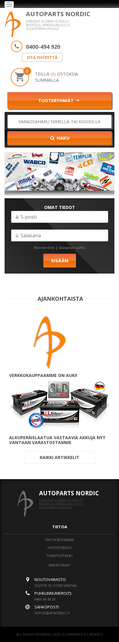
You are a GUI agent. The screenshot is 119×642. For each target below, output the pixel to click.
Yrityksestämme (59, 539)
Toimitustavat (59, 555)
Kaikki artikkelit (59, 457)
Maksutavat (60, 565)
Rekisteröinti (44, 247)
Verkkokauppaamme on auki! (43, 375)
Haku (63, 138)
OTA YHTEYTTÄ (42, 57)
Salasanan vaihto (72, 247)
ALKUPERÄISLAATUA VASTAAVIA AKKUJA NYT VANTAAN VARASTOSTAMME (57, 440)
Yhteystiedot (59, 547)
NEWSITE (96, 634)
